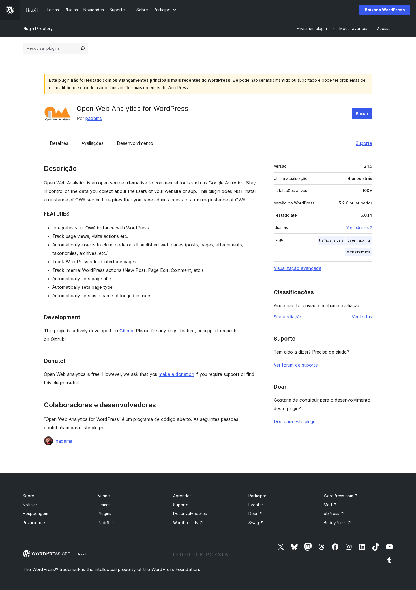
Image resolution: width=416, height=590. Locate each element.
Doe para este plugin (295, 421)
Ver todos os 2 (359, 227)
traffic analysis (331, 240)
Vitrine (104, 495)
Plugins (104, 513)
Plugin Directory (38, 28)
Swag (256, 522)
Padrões (106, 522)
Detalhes (59, 143)
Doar (255, 513)
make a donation (176, 374)
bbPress (334, 513)
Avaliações (93, 143)
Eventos (256, 504)
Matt (330, 504)
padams (93, 118)
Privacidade (34, 522)
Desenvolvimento (135, 143)
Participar (257, 495)
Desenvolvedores (190, 513)
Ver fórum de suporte (296, 365)
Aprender (182, 495)
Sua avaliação (288, 317)
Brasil (81, 554)
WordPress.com (341, 495)
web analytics (358, 252)
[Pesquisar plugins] (82, 48)
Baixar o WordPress (385, 9)
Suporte (364, 143)
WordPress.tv (188, 522)
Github (126, 330)
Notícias (30, 504)
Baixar (362, 113)
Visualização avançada (297, 268)
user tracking (359, 240)
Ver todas (362, 317)
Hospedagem (35, 513)
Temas (104, 504)
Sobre (28, 495)
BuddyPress (337, 522)
